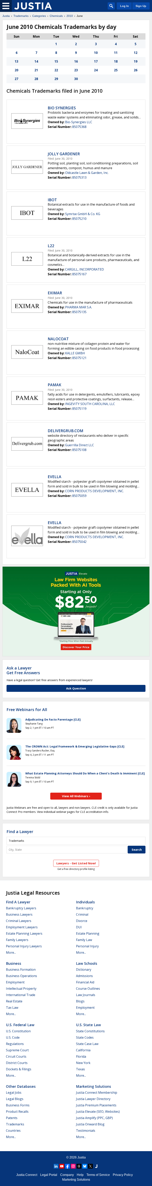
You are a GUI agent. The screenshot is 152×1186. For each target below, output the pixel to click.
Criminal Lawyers (18, 921)
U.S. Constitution (18, 1031)
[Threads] (79, 1166)
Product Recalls (17, 1111)
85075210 (79, 218)
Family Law (84, 940)
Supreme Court (17, 1050)
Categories (39, 15)
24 (96, 70)
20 (16, 70)
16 (76, 61)
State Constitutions (90, 1031)
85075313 (79, 177)
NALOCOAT (58, 338)
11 (116, 53)
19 (135, 61)
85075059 (79, 496)
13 (16, 61)
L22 (51, 245)
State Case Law (87, 1044)
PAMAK (54, 384)
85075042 (79, 542)
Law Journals (85, 995)
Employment (15, 982)
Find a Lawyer (20, 831)
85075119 (79, 408)
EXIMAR (55, 293)
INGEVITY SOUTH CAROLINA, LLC (90, 404)
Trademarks (20, 15)
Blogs (80, 1001)
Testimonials (85, 1130)
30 (76, 79)
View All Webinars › (76, 796)
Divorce (81, 921)
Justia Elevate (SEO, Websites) (98, 1111)
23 (76, 70)
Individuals (85, 902)
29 (56, 79)
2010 (69, 15)
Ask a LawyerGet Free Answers (23, 670)
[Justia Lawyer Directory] (96, 1166)
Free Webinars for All (27, 709)
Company (67, 1174)
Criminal (82, 914)
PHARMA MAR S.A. (78, 307)
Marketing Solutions (93, 1086)
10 (96, 53)
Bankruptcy (84, 908)
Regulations (15, 1044)
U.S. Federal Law (20, 1024)
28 (36, 79)
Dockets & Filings (18, 1069)
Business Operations (21, 976)
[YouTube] (61, 1166)
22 (56, 70)
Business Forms (17, 1105)
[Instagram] (73, 1166)
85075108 (79, 450)
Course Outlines (88, 988)
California (83, 1050)
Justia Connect (26, 1174)
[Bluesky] (84, 1166)
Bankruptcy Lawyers (21, 908)
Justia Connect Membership (96, 1092)
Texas (80, 1069)
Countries (13, 1130)
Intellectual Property (21, 988)
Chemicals (56, 15)
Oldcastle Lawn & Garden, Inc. (86, 173)
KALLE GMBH (75, 353)
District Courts (17, 1063)
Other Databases (21, 1086)
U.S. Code (13, 1037)
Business (13, 963)
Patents (11, 1118)
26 (135, 70)
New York (83, 1063)
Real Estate (14, 1001)
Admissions (84, 976)
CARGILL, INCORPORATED (84, 269)
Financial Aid (85, 982)
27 (16, 79)
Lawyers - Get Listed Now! (76, 863)
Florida (81, 1056)
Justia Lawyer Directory (93, 1099)
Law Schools (86, 963)
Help (80, 1174)
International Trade (20, 995)
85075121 (79, 358)
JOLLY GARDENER (64, 153)
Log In (124, 6)
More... (11, 952)
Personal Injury (87, 946)
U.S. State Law (88, 1024)
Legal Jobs (13, 1092)
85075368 (79, 127)
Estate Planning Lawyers (24, 933)
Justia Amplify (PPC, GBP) (94, 1118)
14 (36, 61)
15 (56, 61)
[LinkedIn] (56, 1166)
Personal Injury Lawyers (24, 946)
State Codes (85, 1037)
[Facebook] (67, 1166)
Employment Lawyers (22, 927)
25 (116, 70)
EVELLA (54, 476)
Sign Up (141, 6)
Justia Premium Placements (96, 1105)
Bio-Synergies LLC (78, 122)
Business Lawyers (19, 914)
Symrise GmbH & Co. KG (82, 214)
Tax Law (12, 1007)
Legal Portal (48, 1174)
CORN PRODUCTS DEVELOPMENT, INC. (94, 491)
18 (116, 61)
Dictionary (83, 969)
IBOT (52, 199)
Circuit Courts (16, 1056)
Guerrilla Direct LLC (79, 445)
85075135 (79, 312)
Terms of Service (98, 1174)
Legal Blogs (14, 1099)
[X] (90, 1166)
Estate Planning (87, 933)
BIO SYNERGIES (62, 108)
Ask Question (76, 688)
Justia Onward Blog (90, 1124)
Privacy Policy (123, 1174)
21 (36, 70)
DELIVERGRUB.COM (65, 430)
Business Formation (21, 969)
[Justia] (33, 6)
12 (135, 53)
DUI (79, 927)
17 (96, 61)
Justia (6, 15)
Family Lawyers (17, 940)
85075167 (79, 274)
